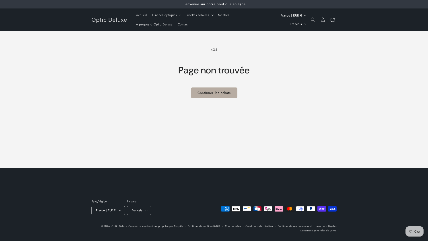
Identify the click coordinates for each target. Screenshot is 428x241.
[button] (166, 15)
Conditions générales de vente (318, 230)
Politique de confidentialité (204, 226)
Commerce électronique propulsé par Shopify (155, 226)
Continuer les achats (214, 92)
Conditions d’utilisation (259, 226)
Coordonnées (233, 226)
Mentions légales (327, 226)
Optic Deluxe (119, 226)
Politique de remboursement (295, 226)
